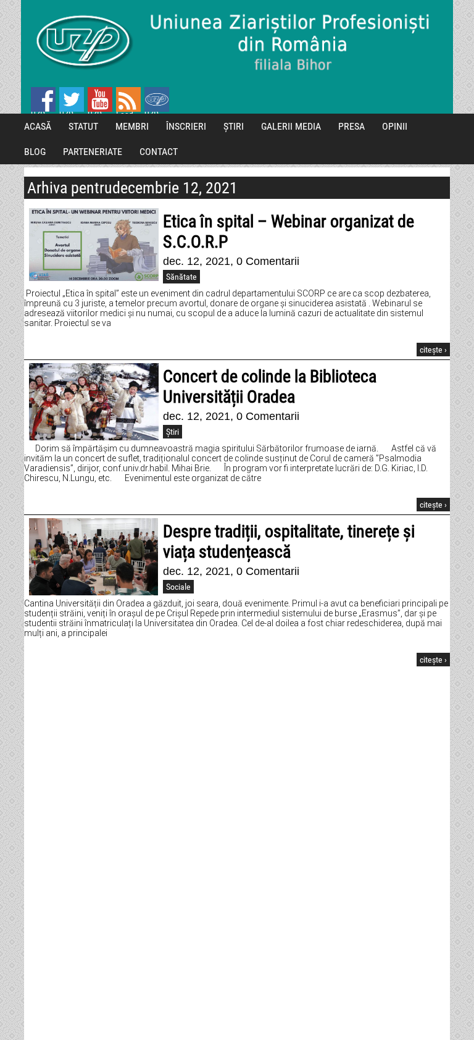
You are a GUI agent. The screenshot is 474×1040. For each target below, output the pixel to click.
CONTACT (158, 151)
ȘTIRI (233, 126)
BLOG (35, 151)
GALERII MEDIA (291, 126)
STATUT (83, 126)
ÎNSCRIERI (186, 126)
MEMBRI (132, 126)
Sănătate (181, 277)
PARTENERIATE (92, 151)
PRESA (351, 126)
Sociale (178, 587)
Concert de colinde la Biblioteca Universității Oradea (269, 386)
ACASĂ (37, 126)
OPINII (394, 126)
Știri (172, 432)
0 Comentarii (267, 261)
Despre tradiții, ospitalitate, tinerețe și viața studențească (289, 541)
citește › (433, 349)
